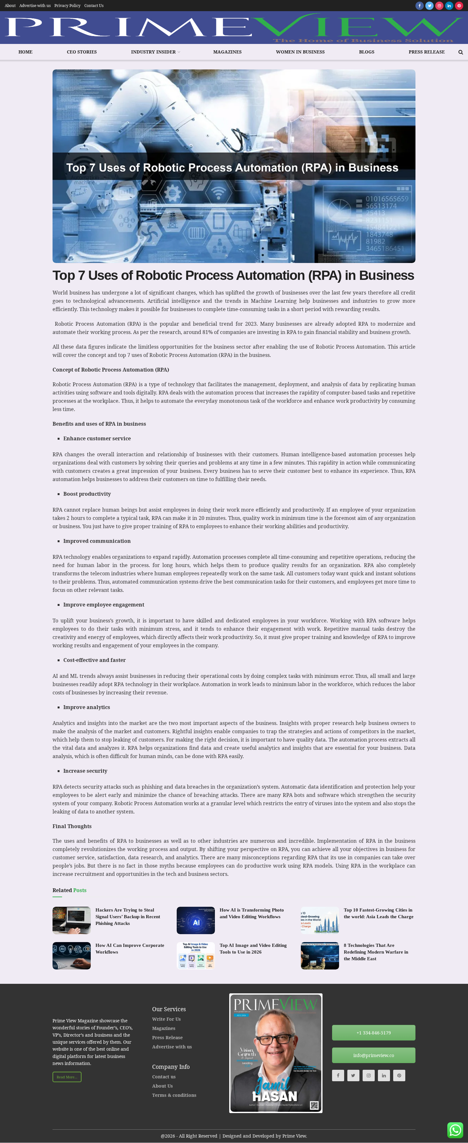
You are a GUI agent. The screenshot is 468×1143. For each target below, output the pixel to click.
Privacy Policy (67, 5)
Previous (221, 1053)
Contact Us (93, 5)
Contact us (164, 1077)
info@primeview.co (373, 1055)
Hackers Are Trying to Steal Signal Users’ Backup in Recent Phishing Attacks (128, 916)
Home (25, 52)
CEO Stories (82, 52)
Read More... (67, 1077)
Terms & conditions (174, 1095)
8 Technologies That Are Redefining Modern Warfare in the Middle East (376, 952)
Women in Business (300, 52)
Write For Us (166, 1019)
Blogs (366, 52)
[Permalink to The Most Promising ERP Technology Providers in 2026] (276, 1053)
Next (330, 1053)
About (10, 5)
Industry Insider (153, 52)
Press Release (427, 52)
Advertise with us (35, 5)
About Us (162, 1086)
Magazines (227, 52)
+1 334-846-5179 (374, 1033)
